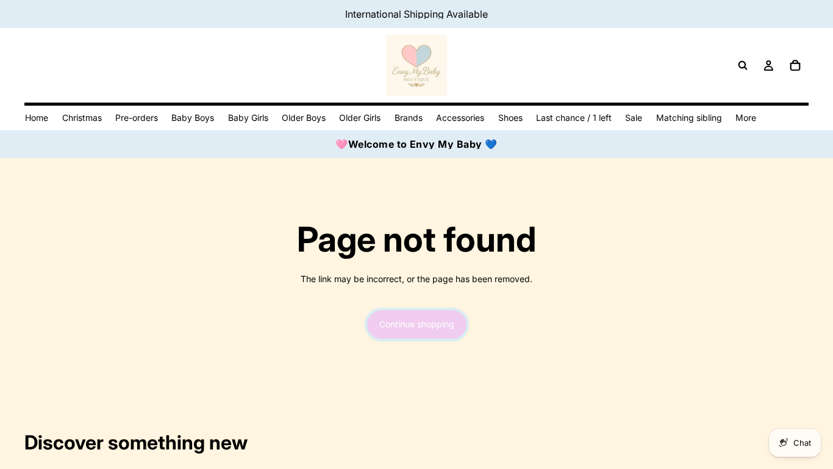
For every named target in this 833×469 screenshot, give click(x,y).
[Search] (742, 65)
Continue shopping (416, 324)
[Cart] (795, 65)
